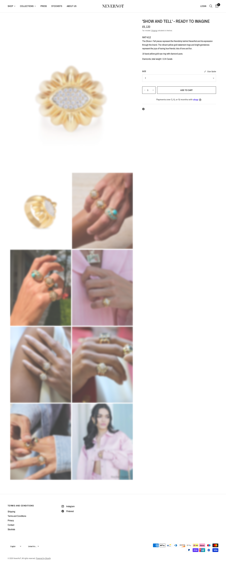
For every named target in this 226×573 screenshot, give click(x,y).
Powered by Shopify (43, 558)
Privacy (11, 520)
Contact (11, 524)
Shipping (154, 30)
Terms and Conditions (17, 516)
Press (43, 6)
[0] (216, 6)
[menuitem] (13, 6)
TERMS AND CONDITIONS (21, 506)
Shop (10, 6)
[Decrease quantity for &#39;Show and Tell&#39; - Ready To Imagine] (144, 90)
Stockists (56, 6)
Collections (27, 6)
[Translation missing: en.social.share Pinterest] (144, 109)
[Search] (211, 6)
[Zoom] (126, 25)
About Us (71, 6)
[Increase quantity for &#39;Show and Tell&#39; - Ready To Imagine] (153, 90)
